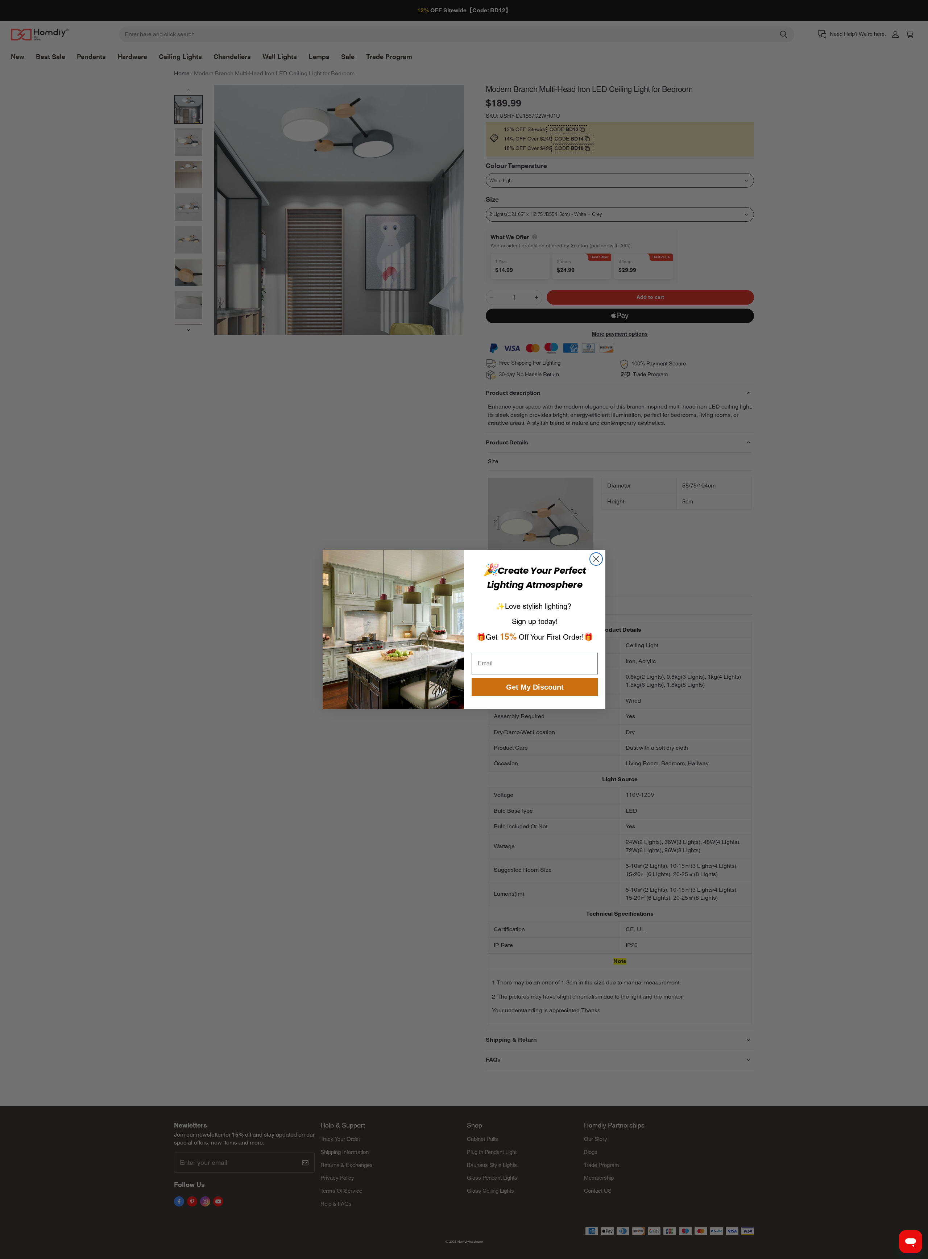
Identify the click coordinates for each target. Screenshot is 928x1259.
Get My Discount (535, 687)
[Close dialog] (596, 559)
